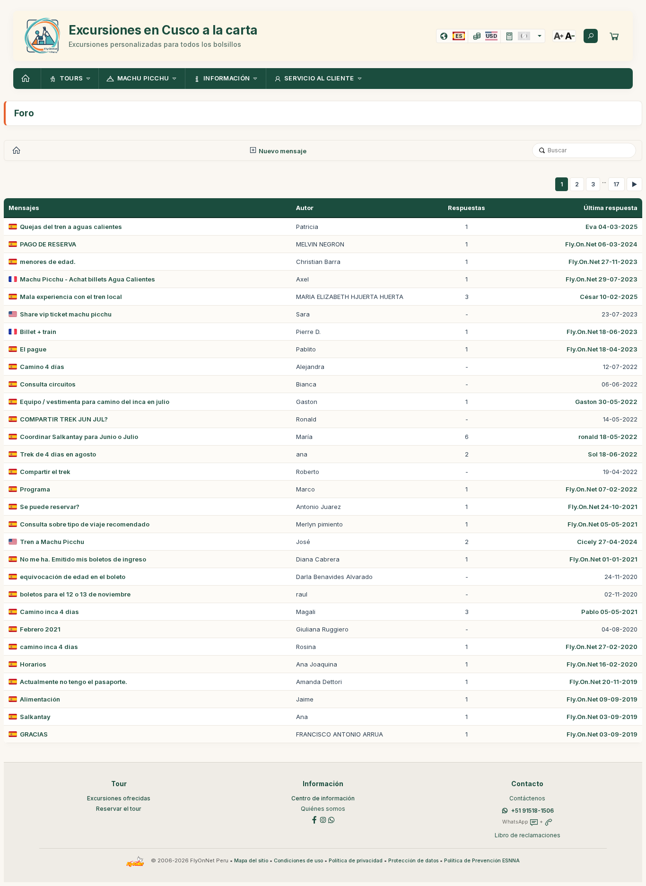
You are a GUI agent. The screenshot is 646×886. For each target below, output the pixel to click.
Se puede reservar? (49, 506)
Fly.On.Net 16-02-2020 (602, 664)
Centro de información (323, 798)
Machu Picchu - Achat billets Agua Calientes (87, 279)
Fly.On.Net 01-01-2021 (603, 559)
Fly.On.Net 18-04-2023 (602, 349)
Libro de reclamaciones (527, 835)
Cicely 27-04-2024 (607, 541)
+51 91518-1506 (532, 810)
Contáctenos (527, 798)
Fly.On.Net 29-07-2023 (601, 279)
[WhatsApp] (331, 819)
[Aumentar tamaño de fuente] (558, 36)
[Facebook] (314, 819)
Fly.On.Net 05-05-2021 (602, 524)
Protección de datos (413, 861)
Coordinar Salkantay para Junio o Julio (79, 436)
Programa (35, 489)
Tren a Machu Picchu (52, 541)
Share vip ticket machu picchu (66, 314)
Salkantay (35, 716)
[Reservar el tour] (614, 36)
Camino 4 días (42, 366)
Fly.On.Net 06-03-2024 (601, 244)
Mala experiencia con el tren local (71, 296)
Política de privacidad (356, 861)
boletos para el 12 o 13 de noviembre (75, 594)
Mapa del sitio (251, 861)
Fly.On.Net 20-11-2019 (603, 681)
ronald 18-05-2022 (607, 436)
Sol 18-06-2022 (612, 454)
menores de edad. (48, 261)
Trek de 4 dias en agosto (58, 454)
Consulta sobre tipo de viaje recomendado (84, 524)
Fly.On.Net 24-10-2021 (602, 506)
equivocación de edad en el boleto (72, 576)
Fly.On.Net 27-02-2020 (601, 646)
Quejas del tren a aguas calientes (71, 226)
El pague (33, 349)
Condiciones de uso (298, 861)
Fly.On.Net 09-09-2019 (602, 699)
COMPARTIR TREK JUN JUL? (64, 419)
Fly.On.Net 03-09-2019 (602, 716)
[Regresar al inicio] (27, 78)
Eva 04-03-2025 (611, 226)
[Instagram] (323, 819)
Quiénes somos (323, 808)
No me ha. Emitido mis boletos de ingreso (83, 559)
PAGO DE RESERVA (48, 244)
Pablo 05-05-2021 (609, 611)
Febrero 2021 (40, 629)
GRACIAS (34, 734)
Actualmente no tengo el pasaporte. (73, 681)
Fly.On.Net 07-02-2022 (601, 489)
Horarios (33, 664)
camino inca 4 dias (49, 646)
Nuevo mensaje (281, 151)
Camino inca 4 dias (49, 611)
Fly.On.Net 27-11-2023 (602, 261)
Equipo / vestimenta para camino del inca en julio (94, 401)
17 (616, 184)
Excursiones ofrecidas (118, 798)
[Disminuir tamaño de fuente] (570, 36)
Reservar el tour (118, 808)
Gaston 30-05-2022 (606, 401)
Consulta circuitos (48, 384)
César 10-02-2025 (608, 296)
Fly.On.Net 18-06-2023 (602, 331)
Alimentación (40, 699)
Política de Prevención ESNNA (482, 861)
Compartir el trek (45, 471)
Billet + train (38, 331)
